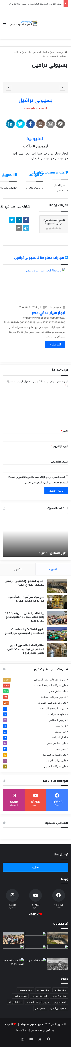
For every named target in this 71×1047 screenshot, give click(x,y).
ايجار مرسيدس (25, 989)
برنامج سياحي (20, 996)
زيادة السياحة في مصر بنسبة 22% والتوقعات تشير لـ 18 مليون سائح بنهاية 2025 (24, 617)
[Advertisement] (53, 20)
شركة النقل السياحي (43, 52)
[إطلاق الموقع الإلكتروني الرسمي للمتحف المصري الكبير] (57, 586)
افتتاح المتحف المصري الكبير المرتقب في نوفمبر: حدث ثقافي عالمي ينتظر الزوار (25, 649)
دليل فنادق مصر (57, 691)
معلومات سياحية (57, 714)
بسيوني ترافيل (36, 100)
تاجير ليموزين (60, 1002)
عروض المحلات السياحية (53, 708)
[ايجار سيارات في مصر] (34, 285)
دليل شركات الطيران (55, 766)
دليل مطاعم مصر (57, 743)
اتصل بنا (35, 867)
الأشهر (17, 569)
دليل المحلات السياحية (54, 754)
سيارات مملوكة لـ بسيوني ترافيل (39, 258)
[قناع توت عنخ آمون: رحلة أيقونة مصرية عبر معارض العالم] (57, 602)
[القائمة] (4, 25)
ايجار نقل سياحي (39, 996)
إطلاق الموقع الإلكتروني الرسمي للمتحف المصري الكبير (24, 583)
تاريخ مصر (60, 725)
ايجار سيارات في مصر (48, 312)
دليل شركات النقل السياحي (51, 702)
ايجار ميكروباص (59, 996)
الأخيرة (53, 569)
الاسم (64, 430)
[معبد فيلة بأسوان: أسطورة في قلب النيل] (35, 964)
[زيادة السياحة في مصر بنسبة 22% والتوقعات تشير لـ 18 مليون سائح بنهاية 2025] (57, 618)
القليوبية (35, 138)
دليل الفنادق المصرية (52, 553)
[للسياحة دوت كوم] (23, 23)
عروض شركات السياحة (53, 696)
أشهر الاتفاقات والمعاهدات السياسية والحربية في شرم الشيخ (24, 631)
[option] (35, 78)
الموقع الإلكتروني (59, 461)
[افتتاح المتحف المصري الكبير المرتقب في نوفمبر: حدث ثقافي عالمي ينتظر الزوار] (57, 650)
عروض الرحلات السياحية (38, 1002)
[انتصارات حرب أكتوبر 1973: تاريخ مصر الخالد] (57, 964)
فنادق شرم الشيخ (58, 1008)
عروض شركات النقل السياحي (50, 679)
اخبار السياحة (59, 737)
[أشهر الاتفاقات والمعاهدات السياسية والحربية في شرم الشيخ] (57, 634)
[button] (26, 220)
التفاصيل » (55, 344)
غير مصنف (60, 731)
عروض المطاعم (57, 720)
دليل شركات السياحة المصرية (50, 685)
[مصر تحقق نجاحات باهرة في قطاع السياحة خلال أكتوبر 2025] (13, 964)
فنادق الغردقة (15, 1002)
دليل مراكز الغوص (56, 760)
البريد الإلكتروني (59, 446)
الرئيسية (60, 52)
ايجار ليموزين (43, 989)
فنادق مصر (40, 1008)
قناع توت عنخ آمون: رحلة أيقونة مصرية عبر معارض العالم (26, 599)
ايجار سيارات (60, 989)
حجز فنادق (60, 749)
